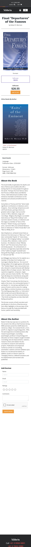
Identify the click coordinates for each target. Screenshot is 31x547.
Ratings (4, 386)
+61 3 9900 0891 (15, 2)
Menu (25, 10)
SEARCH (11, 4)
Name (4, 371)
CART (18, 4)
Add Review (6, 368)
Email (4, 378)
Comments (5, 394)
